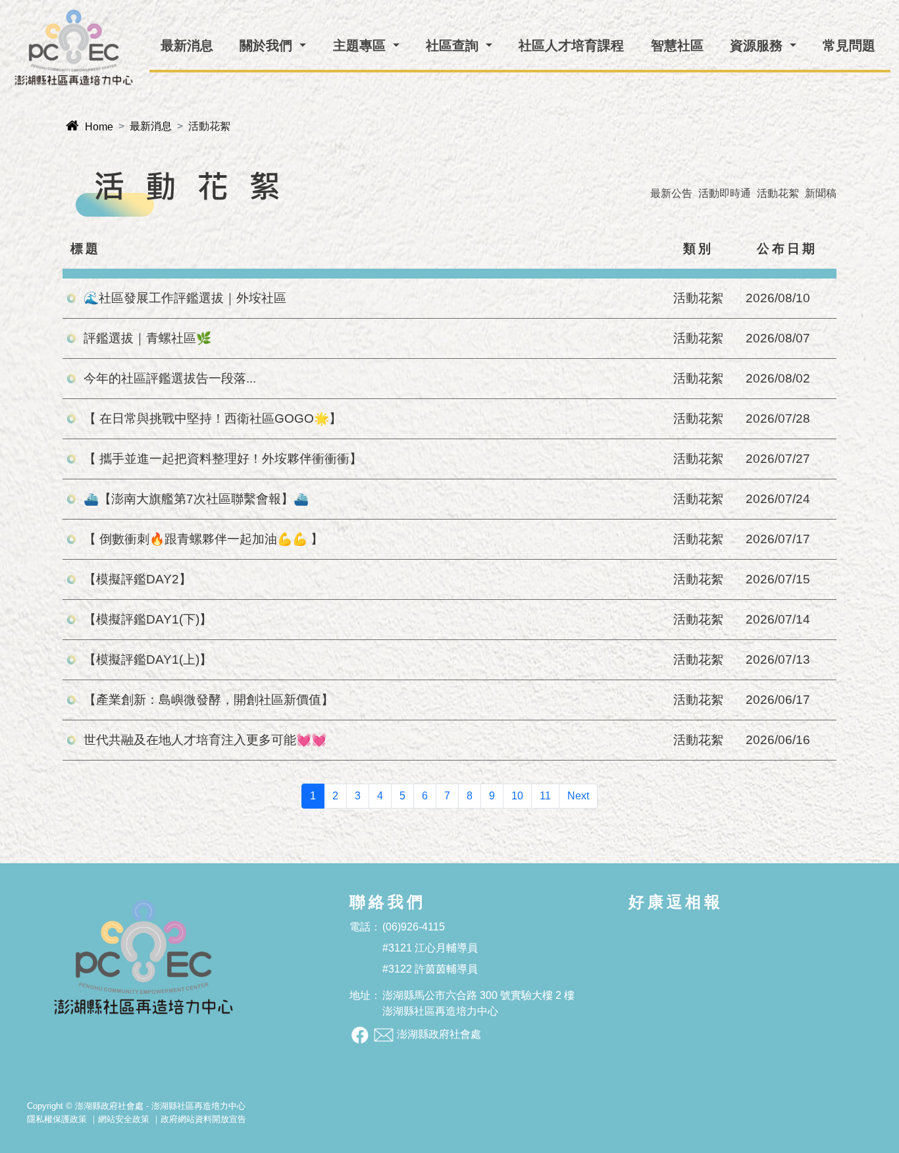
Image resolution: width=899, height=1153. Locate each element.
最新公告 (671, 193)
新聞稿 (820, 193)
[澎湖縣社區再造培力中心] (74, 47)
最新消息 (151, 126)
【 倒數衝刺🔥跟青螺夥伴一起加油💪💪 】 (203, 539)
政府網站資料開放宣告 (203, 1119)
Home (89, 126)
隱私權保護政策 (57, 1119)
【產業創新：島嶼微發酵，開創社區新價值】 (209, 700)
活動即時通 (724, 193)
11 (545, 795)
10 (517, 795)
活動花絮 (778, 193)
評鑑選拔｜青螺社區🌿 (147, 338)
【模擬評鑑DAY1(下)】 (148, 619)
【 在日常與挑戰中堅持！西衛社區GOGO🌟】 (213, 418)
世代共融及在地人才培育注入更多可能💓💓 (205, 740)
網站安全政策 (123, 1119)
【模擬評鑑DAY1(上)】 (148, 659)
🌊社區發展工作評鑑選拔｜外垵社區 (185, 298)
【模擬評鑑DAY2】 (138, 579)
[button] (273, 46)
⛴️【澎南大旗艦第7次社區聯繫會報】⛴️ (196, 499)
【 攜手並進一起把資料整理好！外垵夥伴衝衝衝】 (223, 459)
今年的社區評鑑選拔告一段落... (170, 378)
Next (578, 795)
